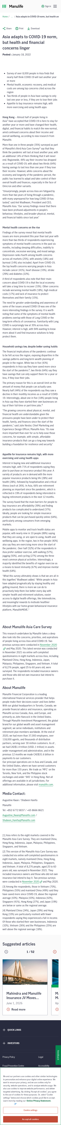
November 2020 (32, 881)
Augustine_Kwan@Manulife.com (19, 815)
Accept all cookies (30, 1119)
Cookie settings (30, 1110)
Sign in (48, 6)
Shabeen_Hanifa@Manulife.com (19, 820)
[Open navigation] (55, 6)
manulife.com (46, 784)
